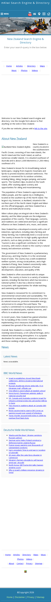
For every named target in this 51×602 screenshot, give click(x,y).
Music (14, 70)
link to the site (41, 128)
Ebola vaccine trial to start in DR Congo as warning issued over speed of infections (26, 411)
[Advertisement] (25, 95)
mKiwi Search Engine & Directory (25, 3)
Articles (19, 66)
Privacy (29, 563)
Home (9, 66)
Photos (24, 70)
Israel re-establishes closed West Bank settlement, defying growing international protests (26, 380)
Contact (20, 563)
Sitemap (38, 563)
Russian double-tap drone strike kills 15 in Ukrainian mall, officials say (26, 387)
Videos (35, 70)
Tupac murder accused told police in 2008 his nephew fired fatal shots (27, 416)
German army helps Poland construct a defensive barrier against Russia (25, 441)
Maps (42, 66)
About (11, 563)
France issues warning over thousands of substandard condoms (26, 446)
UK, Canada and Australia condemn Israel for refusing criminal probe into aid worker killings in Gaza (28, 400)
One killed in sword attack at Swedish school (27, 391)
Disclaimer (20, 597)
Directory (31, 66)
